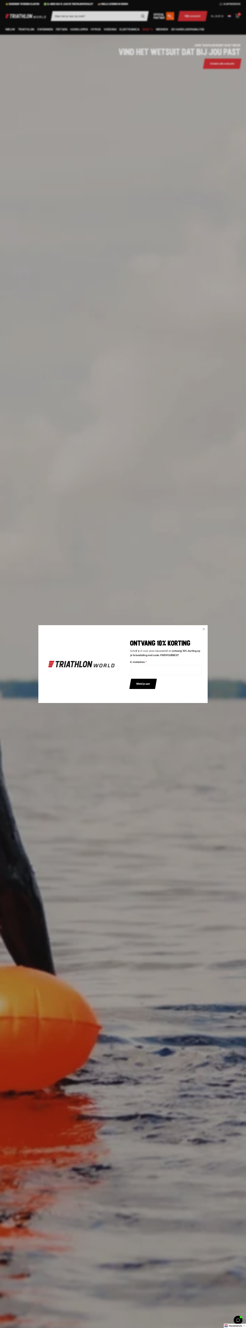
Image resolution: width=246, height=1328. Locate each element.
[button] (235, 1326)
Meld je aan (143, 683)
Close (204, 629)
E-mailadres (138, 661)
